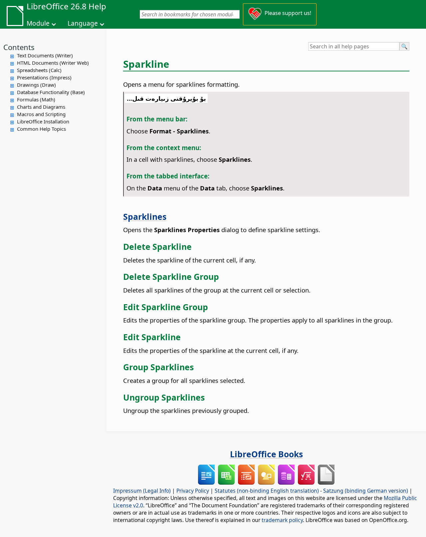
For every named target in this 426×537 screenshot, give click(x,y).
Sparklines (144, 216)
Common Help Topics (41, 128)
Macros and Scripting (41, 114)
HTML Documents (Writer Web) (53, 62)
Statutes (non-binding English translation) (267, 490)
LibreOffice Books (266, 454)
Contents (19, 47)
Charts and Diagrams (41, 106)
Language (83, 23)
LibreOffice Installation (43, 121)
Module (38, 23)
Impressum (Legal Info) (142, 490)
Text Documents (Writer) (45, 55)
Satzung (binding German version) (365, 490)
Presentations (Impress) (44, 77)
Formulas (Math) (36, 99)
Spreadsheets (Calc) (39, 70)
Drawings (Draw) (36, 84)
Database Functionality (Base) (51, 92)
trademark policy (282, 520)
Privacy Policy (192, 490)
